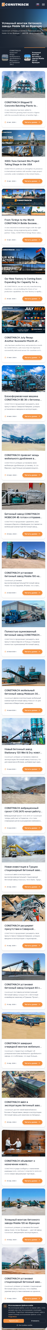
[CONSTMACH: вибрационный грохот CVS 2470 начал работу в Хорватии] (23, 790)
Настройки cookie (25, 1325)
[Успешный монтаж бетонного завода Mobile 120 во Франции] (23, 1202)
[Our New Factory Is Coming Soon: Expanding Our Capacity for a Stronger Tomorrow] (23, 261)
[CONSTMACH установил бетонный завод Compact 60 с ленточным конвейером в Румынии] (23, 966)
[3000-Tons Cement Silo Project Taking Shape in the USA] (23, 143)
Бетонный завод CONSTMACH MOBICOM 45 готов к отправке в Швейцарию (23, 517)
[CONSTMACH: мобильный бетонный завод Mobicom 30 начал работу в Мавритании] (23, 672)
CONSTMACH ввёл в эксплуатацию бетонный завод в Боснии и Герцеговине (23, 1105)
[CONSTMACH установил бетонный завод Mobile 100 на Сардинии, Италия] (23, 555)
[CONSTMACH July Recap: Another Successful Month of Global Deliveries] (23, 319)
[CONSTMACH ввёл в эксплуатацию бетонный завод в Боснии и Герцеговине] (23, 1084)
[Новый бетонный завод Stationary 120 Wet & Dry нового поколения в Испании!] (23, 731)
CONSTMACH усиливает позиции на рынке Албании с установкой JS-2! (21, 24)
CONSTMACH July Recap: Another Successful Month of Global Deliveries (21, 341)
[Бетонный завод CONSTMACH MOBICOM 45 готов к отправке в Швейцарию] (23, 496)
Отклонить (35, 1321)
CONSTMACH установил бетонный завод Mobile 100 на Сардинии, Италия (22, 576)
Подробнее (12, 1316)
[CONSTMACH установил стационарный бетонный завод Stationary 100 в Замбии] (23, 1260)
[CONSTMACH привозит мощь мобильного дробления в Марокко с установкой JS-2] (23, 437)
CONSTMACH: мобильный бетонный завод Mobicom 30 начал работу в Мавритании (21, 694)
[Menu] (43, 4)
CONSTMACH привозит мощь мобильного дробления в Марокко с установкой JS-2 (22, 458)
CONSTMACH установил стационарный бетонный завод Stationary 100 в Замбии (23, 1282)
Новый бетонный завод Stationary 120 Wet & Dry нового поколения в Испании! (23, 752)
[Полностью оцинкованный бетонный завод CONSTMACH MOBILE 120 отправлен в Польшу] (23, 613)
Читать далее (31, 122)
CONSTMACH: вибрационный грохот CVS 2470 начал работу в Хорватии (23, 811)
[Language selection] (38, 4)
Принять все (13, 1321)
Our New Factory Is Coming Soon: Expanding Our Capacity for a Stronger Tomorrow (23, 282)
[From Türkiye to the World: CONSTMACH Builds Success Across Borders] (23, 202)
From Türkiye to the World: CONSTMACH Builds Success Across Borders (21, 223)
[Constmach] (15, 4)
